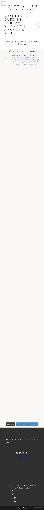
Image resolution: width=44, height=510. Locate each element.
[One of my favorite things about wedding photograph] (22, 74)
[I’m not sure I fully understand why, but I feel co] (22, 236)
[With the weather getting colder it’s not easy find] (22, 123)
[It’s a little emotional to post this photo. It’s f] (22, 192)
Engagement (30, 485)
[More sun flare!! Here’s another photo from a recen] (22, 97)
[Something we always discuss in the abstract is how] (22, 343)
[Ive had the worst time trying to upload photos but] (22, 146)
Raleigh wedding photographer (22, 439)
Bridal (20, 485)
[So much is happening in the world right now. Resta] (22, 288)
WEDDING (12, 485)
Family (22, 487)
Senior (13, 487)
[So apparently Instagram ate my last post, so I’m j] (22, 394)
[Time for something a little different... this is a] (22, 164)
